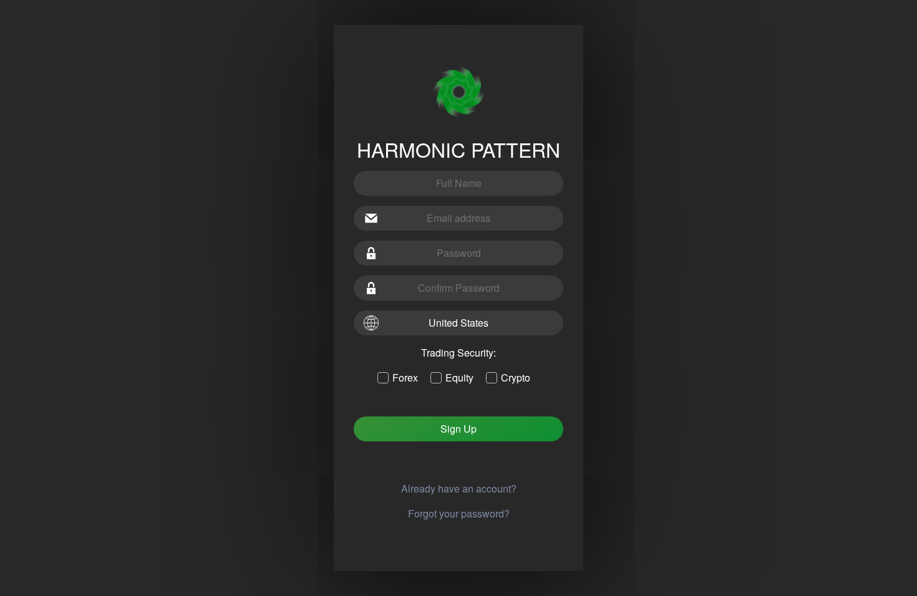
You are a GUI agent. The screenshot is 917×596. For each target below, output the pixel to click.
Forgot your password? (459, 513)
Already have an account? (459, 488)
